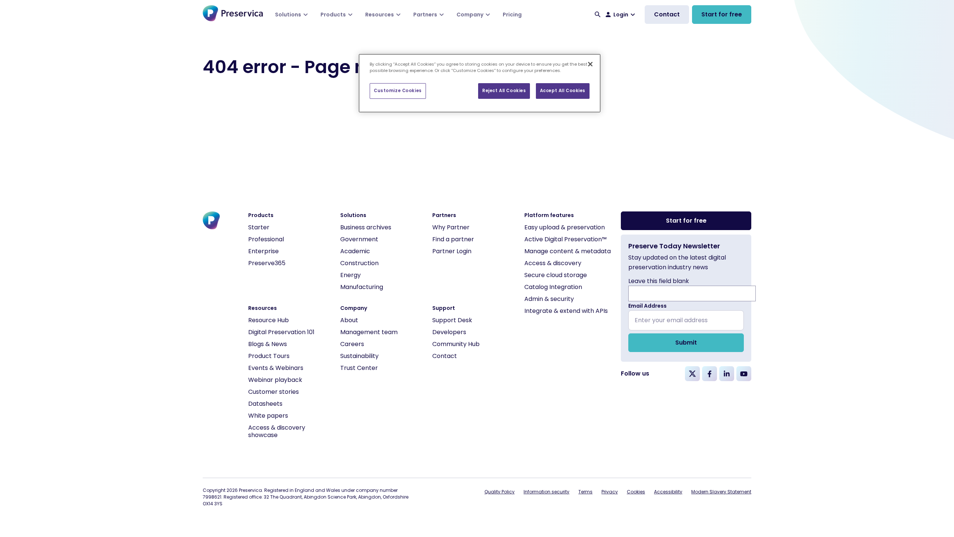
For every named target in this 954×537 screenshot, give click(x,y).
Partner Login (451, 251)
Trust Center (359, 368)
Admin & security (549, 299)
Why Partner (451, 227)
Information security (546, 492)
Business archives (365, 227)
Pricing (512, 14)
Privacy (609, 492)
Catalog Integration (553, 287)
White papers (268, 415)
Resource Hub (268, 320)
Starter (258, 227)
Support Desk (452, 320)
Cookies (636, 492)
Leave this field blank (658, 281)
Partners (425, 14)
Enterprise (263, 251)
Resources (379, 14)
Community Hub (456, 344)
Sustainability (359, 356)
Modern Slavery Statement (721, 492)
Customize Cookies (398, 91)
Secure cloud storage (555, 275)
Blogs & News (267, 344)
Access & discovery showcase (276, 431)
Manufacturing (361, 287)
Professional (266, 239)
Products (333, 14)
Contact (667, 14)
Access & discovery (552, 263)
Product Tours (269, 356)
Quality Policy (499, 492)
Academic (355, 251)
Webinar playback (275, 380)
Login (620, 14)
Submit (686, 342)
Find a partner (453, 239)
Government (359, 239)
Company (470, 14)
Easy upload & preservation (564, 227)
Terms (585, 492)
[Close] (590, 64)
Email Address (647, 306)
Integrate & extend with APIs (566, 311)
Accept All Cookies (562, 91)
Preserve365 (266, 263)
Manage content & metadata (567, 251)
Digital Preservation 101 (281, 332)
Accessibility (668, 492)
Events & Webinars (275, 368)
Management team (369, 332)
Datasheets (265, 403)
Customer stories (273, 391)
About (349, 320)
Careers (352, 344)
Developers (449, 332)
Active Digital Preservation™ (565, 239)
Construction (359, 263)
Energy (350, 275)
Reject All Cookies (504, 91)
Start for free (721, 14)
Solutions (288, 14)
